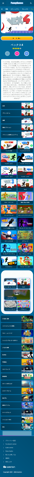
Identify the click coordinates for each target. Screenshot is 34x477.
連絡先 (7, 458)
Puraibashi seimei (11, 444)
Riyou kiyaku (9, 451)
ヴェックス (25, 9)
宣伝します (9, 462)
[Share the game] (7, 53)
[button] (31, 3)
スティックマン (15, 9)
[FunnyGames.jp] (2, 9)
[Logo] (17, 3)
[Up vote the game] (26, 53)
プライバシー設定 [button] (11, 440)
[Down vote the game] (17, 53)
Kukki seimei (9, 447)
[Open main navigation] (3, 3)
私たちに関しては (11, 454)
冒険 (6, 9)
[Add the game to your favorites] (30, 15)
